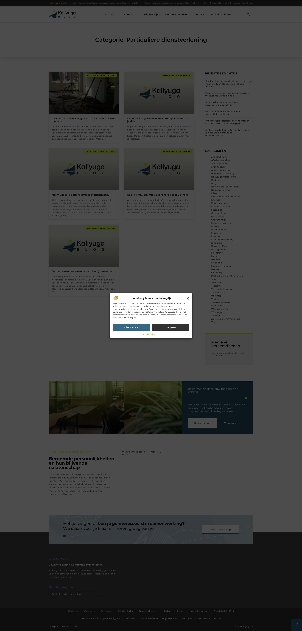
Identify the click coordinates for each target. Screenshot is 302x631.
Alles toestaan (131, 327)
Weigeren (170, 327)
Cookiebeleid (149, 334)
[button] (187, 298)
